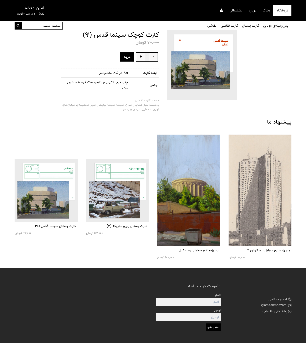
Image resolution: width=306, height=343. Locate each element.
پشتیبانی (236, 10)
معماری (146, 109)
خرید (127, 57)
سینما (120, 105)
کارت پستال (250, 26)
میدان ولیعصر (131, 109)
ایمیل (217, 310)
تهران (128, 105)
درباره (252, 10)
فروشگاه (282, 10)
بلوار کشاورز (140, 105)
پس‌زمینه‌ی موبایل (275, 26)
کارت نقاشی (229, 26)
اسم (218, 295)
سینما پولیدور (106, 105)
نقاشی (211, 26)
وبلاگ (266, 10)
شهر (93, 105)
